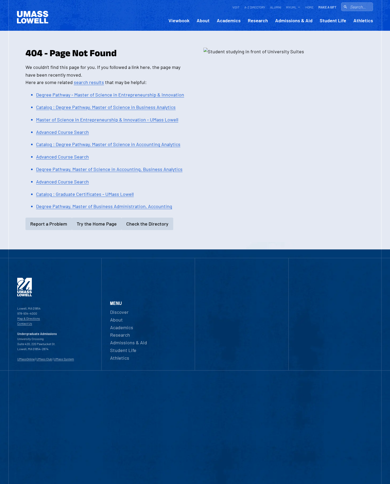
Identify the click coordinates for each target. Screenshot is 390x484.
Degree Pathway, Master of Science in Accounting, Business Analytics (109, 169)
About (203, 20)
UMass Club (44, 359)
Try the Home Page (97, 224)
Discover (119, 312)
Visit (236, 7)
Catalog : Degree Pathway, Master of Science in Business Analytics (106, 107)
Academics (229, 20)
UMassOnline (26, 359)
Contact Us (24, 323)
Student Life (333, 20)
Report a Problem (48, 224)
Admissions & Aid (294, 20)
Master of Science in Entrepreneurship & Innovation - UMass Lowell (107, 119)
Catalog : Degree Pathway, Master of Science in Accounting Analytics (108, 144)
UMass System (64, 359)
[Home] (24, 295)
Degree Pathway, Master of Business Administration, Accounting (104, 206)
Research (258, 20)
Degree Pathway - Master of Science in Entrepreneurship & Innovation (110, 95)
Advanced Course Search (62, 132)
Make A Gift (327, 7)
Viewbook (178, 20)
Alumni (275, 7)
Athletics (363, 20)
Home (309, 7)
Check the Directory (147, 224)
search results (89, 82)
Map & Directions (28, 318)
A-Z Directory (254, 7)
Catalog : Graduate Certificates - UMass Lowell (85, 194)
